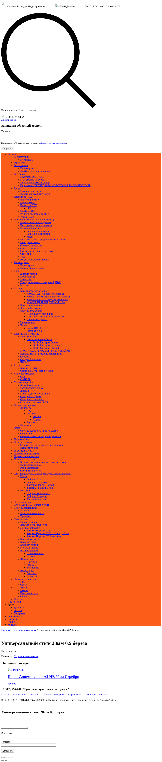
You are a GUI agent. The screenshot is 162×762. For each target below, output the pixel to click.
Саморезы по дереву (31, 396)
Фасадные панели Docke (40, 487)
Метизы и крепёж (23, 382)
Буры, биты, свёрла (30, 385)
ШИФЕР (25, 362)
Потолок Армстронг (25, 459)
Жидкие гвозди (28, 273)
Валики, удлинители (38, 231)
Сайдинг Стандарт (37, 496)
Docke (23, 476)
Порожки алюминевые (26, 456)
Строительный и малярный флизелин (40, 436)
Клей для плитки (29, 544)
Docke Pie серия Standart (46, 348)
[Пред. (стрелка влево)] (2, 760)
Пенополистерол (29, 593)
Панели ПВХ (27, 202)
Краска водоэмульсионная (34, 291)
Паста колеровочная (31, 311)
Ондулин (25, 356)
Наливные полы (29, 550)
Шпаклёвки (26, 559)
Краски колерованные (32, 305)
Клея (16, 271)
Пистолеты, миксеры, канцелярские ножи (43, 239)
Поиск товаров (9, 110)
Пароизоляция (21, 439)
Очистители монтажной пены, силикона (42, 445)
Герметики (19, 162)
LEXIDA (31, 208)
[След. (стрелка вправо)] (5, 760)
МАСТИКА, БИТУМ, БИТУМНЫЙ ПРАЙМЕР (46, 350)
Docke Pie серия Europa (45, 342)
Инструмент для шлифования (36, 225)
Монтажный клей (29, 547)
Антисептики (21, 156)
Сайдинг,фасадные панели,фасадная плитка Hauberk (42, 473)
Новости (12, 619)
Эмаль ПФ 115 (34, 328)
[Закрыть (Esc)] (2, 757)
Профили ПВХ (28, 211)
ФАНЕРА (25, 379)
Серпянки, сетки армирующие (36, 370)
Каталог (12, 154)
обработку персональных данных (53, 143)
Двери (17, 188)
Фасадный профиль (30, 359)
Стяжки (31, 556)
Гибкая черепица (29, 336)
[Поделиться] (5, 757)
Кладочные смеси (29, 539)
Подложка (25, 425)
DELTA (37, 416)
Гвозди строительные (31, 388)
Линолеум (25, 408)
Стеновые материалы (25, 507)
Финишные (33, 567)
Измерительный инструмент (35, 222)
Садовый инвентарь (31, 245)
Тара (22, 256)
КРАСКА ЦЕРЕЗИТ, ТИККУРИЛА (46, 302)
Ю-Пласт (25, 490)
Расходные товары (30, 242)
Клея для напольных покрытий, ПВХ (40, 282)
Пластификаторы (23, 450)
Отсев (23, 584)
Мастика (25, 285)
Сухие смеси (21, 519)
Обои (17, 427)
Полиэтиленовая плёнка (27, 453)
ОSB (22, 376)
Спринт (37, 419)
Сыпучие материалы (25, 579)
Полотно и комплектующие (35, 194)
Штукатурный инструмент (34, 259)
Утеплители (20, 587)
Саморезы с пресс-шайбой (34, 402)
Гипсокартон (21, 165)
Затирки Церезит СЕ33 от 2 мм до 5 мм (48, 533)
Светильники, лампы (31, 470)
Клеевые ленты (28, 368)
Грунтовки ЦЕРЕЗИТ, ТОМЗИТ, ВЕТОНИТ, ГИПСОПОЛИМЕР (55, 185)
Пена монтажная (23, 442)
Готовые (31, 564)
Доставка (19, 607)
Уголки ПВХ (27, 216)
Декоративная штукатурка (34, 524)
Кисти (30, 236)
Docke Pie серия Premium (46, 345)
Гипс (22, 582)
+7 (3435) (14, 117)
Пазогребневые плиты (32, 513)
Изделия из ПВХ (23, 196)
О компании (14, 602)
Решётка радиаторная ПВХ (35, 214)
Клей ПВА (26, 279)
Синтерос (32, 413)
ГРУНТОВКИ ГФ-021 (32, 179)
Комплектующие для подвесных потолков (43, 462)
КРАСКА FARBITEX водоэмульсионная (48, 296)
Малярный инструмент (32, 228)
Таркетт (31, 422)
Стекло (24, 596)
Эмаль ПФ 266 (34, 330)
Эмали (23, 325)
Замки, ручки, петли (31, 191)
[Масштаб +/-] (12, 757)
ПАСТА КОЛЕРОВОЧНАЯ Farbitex (46, 316)
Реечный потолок (29, 467)
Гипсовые (32, 562)
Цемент (18, 599)
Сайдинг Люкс (35, 479)
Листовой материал (24, 373)
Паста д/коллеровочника (40, 313)
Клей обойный (28, 276)
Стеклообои (26, 433)
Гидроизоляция (28, 522)
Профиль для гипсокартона (35, 171)
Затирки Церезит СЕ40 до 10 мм (44, 536)
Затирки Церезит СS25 (39, 530)
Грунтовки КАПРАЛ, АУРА (35, 182)
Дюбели (24, 390)
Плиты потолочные (30, 465)
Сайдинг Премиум (37, 482)
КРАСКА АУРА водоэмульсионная (45, 293)
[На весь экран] (9, 757)
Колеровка (19, 613)
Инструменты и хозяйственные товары (35, 219)
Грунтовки (19, 174)
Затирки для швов (30, 527)
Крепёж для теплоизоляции (35, 393)
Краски (18, 288)
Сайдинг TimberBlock (38, 493)
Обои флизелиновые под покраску (39, 430)
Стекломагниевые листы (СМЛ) (31, 505)
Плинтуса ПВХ (28, 205)
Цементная (32, 576)
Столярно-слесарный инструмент (38, 251)
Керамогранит (21, 262)
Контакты (13, 624)
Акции (11, 621)
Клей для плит (28, 542)
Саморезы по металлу (32, 399)
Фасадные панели (36, 499)
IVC (29, 410)
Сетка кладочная (23, 502)
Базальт (24, 590)
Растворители (27, 322)
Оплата (18, 610)
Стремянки (26, 253)
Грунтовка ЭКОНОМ (32, 176)
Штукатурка (27, 570)
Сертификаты (15, 616)
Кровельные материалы (27, 333)
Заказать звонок (8, 120)
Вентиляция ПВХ (30, 199)
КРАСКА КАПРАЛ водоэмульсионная (47, 299)
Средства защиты (29, 248)
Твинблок (25, 516)
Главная (5, 630)
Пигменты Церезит (37, 319)
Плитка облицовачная (32, 268)
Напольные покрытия (25, 405)
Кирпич (24, 510)
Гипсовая (32, 573)
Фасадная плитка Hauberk (40, 485)
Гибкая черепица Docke (39, 339)
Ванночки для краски (38, 233)
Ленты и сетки (22, 365)
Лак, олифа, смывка (31, 308)
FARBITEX (26, 159)
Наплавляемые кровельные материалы (41, 353)
